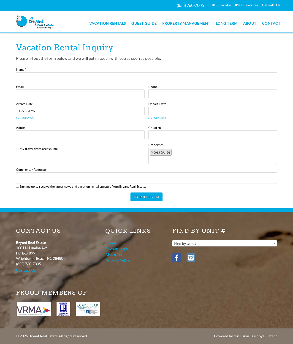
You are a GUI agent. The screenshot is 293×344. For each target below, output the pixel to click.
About (249, 23)
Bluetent (270, 336)
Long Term (227, 23)
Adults (20, 127)
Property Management (186, 23)
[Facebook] (176, 257)
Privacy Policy (117, 260)
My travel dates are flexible (39, 149)
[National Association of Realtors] (63, 309)
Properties (155, 144)
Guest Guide (144, 23)
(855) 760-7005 (190, 5)
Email (21, 86)
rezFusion (241, 336)
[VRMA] (34, 309)
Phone (152, 86)
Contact (271, 23)
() (248, 5)
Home (110, 243)
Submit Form (146, 197)
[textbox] (175, 153)
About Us (113, 254)
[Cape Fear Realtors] (88, 309)
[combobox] (212, 156)
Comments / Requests (31, 169)
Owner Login (116, 248)
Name (21, 69)
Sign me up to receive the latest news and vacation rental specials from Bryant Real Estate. (83, 186)
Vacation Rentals (107, 23)
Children (154, 127)
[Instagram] (191, 257)
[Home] (35, 21)
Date (29, 103)
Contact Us (26, 270)
